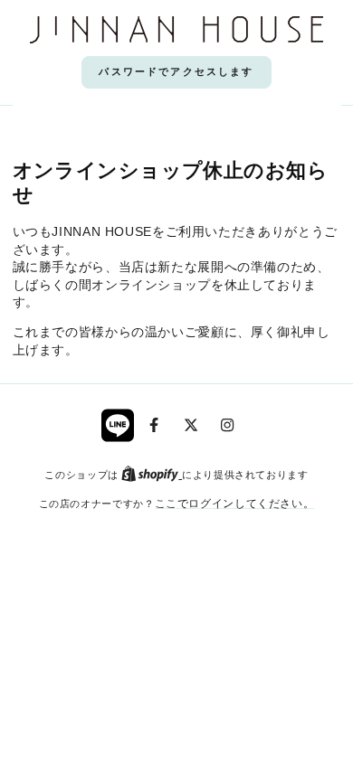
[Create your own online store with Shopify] (151, 474)
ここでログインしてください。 (235, 503)
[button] (176, 72)
